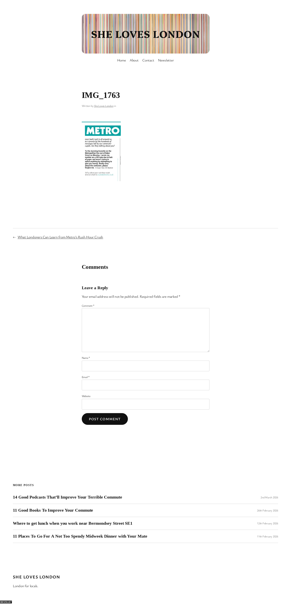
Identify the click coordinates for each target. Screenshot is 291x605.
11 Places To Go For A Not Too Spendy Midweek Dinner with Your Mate (80, 536)
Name (86, 358)
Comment (88, 305)
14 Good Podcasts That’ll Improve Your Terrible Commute (67, 497)
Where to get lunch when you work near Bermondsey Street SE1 (72, 523)
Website (86, 396)
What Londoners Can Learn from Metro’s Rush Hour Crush (60, 237)
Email (86, 377)
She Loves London (145, 33)
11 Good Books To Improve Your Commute (53, 510)
